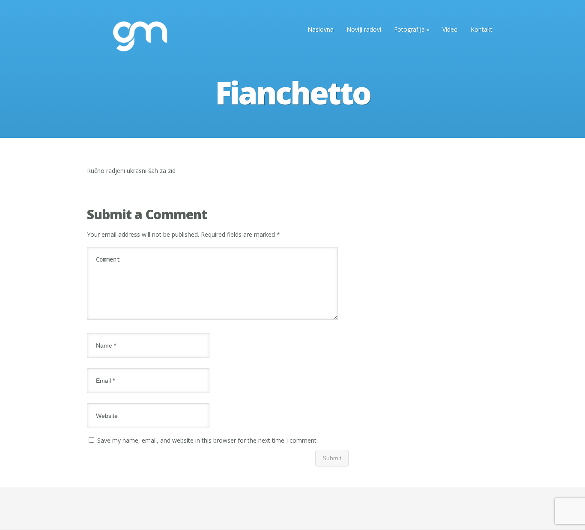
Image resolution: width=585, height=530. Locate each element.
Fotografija (412, 29)
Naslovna (320, 29)
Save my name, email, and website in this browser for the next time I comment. (207, 440)
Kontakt (481, 29)
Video (450, 29)
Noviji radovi (363, 29)
